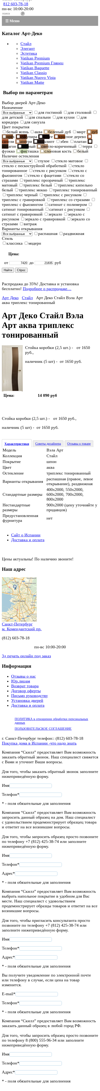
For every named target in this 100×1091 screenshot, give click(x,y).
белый (82, 151)
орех (11, 136)
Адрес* (8, 873)
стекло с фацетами (44, 175)
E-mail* (8, 994)
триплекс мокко (33, 190)
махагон (9, 146)
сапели (8, 141)
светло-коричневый (59, 146)
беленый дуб (59, 131)
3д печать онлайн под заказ (26, 656)
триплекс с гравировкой (23, 199)
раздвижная (73, 233)
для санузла (34, 122)
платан (80, 141)
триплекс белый (37, 185)
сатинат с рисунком (67, 209)
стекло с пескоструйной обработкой (34, 165)
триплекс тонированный (75, 190)
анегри (26, 141)
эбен (64, 141)
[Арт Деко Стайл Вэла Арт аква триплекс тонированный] (12, 390)
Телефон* (10, 794)
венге (48, 136)
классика (15, 243)
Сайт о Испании (25, 535)
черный (29, 146)
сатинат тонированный (22, 209)
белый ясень (18, 131)
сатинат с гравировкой (22, 214)
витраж (30, 224)
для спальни (40, 117)
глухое (44, 161)
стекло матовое (69, 161)
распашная (47, 233)
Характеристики (16, 444)
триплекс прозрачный (43, 180)
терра (87, 146)
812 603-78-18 (15, 4)
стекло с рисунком (49, 170)
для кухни (66, 117)
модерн (34, 243)
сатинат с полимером (68, 204)
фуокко (8, 151)
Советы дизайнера (48, 443)
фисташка (30, 151)
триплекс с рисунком (62, 194)
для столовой (79, 112)
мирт (81, 131)
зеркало (55, 214)
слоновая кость (57, 151)
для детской (12, 117)
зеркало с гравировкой (45, 219)
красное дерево (72, 136)
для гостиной (50, 112)
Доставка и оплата (27, 540)
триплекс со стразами (70, 199)
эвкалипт (46, 141)
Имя (5, 785)
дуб (94, 131)
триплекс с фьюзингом (22, 204)
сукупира (28, 136)
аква (38, 131)
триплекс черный (22, 194)
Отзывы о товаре (79, 443)
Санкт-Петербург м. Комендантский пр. (22, 626)
